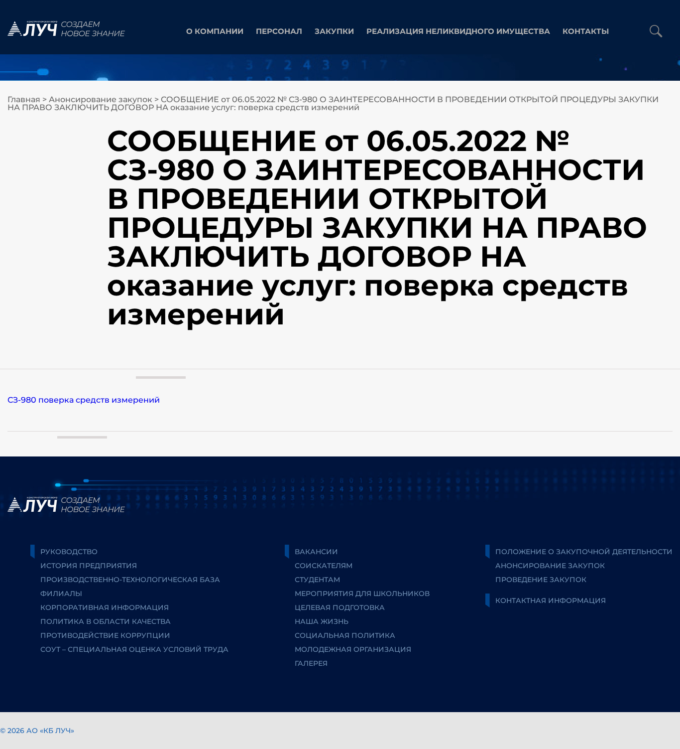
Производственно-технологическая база (130, 579)
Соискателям (323, 565)
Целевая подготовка (340, 607)
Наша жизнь (321, 621)
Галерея (311, 663)
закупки (334, 31)
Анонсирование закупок (100, 99)
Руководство (69, 551)
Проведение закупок (540, 579)
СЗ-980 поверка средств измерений (83, 400)
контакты (586, 31)
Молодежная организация (353, 649)
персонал (279, 31)
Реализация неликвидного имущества (458, 31)
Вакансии (316, 551)
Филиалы (61, 593)
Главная (23, 99)
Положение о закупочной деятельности (584, 551)
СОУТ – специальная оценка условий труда (134, 649)
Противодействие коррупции (105, 635)
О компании (214, 31)
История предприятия (88, 565)
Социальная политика (345, 635)
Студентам (317, 579)
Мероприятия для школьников (362, 593)
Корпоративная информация (104, 607)
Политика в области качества (105, 621)
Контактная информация (550, 600)
